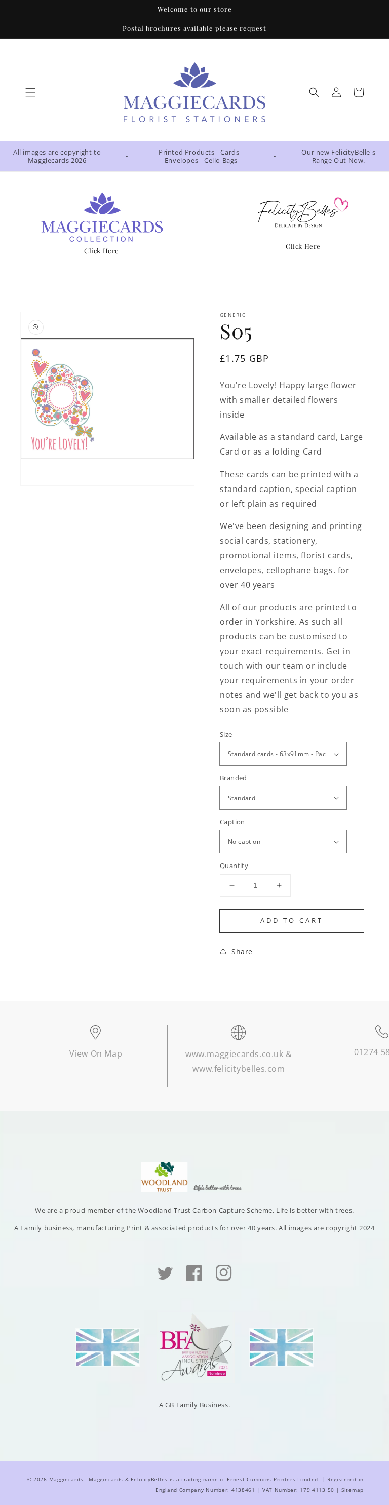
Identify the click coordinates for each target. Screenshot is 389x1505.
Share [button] (242, 951)
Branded (233, 777)
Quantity (234, 865)
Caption (232, 821)
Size (226, 734)
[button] (30, 92)
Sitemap (352, 1489)
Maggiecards (66, 1479)
